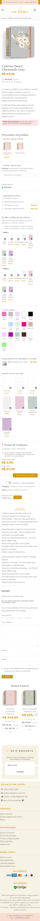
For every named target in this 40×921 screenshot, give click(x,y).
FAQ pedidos (6, 841)
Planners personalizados (18, 907)
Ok (18, 497)
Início (4, 18)
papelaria (17, 490)
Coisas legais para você (11, 817)
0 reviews (17, 82)
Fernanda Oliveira (22, 917)
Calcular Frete (7, 496)
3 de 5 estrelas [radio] (12, 618)
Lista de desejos (7, 863)
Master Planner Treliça (10, 711)
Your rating (7, 615)
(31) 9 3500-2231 (11, 789)
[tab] (20, 508)
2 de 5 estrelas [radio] (6, 618)
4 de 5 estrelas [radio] (19, 618)
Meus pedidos (6, 860)
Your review (7, 622)
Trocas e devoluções (9, 838)
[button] (36, 715)
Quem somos (6, 814)
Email (5, 659)
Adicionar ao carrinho (26, 475)
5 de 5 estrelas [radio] (28, 618)
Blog (2, 820)
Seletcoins (5, 844)
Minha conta (6, 857)
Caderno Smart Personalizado (19, 18)
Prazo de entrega (8, 836)
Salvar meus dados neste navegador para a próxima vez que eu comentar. (21, 670)
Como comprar (7, 833)
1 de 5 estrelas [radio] (2, 618)
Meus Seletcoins (7, 866)
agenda (9, 490)
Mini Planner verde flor (30, 710)
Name (5, 650)
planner (24, 490)
